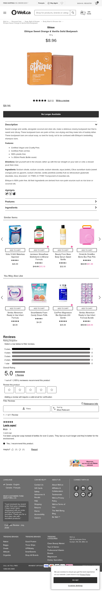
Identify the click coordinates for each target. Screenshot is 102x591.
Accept (75, 580)
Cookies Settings (75, 585)
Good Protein (30, 541)
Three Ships (30, 545)
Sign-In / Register (84, 3)
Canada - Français (13, 487)
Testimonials (57, 494)
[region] (75, 578)
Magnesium (52, 556)
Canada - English (13, 484)
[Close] (96, 569)
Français (41, 3)
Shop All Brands (32, 555)
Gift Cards (38, 488)
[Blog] (76, 494)
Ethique (51, 27)
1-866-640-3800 (9, 569)
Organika (7, 555)
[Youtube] (83, 494)
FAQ (36, 501)
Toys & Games (53, 547)
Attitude (6, 551)
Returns (37, 507)
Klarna (36, 511)
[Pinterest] (90, 488)
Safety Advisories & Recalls (39, 494)
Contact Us (38, 484)
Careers (37, 517)
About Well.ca (57, 484)
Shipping (38, 504)
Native (5, 541)
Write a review (62, 100)
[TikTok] (90, 494)
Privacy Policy (85, 574)
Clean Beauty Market (55, 543)
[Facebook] (76, 488)
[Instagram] (83, 488)
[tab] (51, 124)
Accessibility (39, 514)
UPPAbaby (29, 548)
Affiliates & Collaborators (57, 489)
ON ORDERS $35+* (15, 3)
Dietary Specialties (55, 560)
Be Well (56, 517)
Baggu (5, 545)
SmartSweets (30, 551)
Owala (5, 548)
